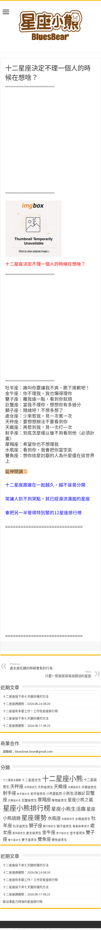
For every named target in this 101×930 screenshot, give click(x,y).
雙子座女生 (14, 840)
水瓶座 (54, 818)
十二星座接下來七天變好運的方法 (26, 696)
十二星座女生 (31, 780)
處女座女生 (18, 833)
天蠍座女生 (74, 787)
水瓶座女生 (68, 819)
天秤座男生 (45, 787)
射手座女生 (23, 793)
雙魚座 (44, 839)
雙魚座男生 (59, 840)
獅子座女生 (49, 826)
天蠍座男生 (89, 787)
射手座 (9, 793)
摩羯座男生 (59, 800)
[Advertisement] (50, 140)
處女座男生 (33, 833)
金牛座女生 (62, 833)
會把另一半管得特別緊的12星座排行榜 (43, 512)
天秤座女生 (30, 787)
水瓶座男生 (82, 819)
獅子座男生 (64, 826)
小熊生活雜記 (73, 793)
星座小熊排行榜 (26, 808)
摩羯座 (44, 799)
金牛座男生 (77, 833)
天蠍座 (60, 786)
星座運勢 (34, 817)
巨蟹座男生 (29, 800)
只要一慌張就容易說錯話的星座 (68, 674)
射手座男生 (38, 793)
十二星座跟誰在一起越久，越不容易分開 (45, 485)
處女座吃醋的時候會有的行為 (31, 666)
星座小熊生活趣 (68, 809)
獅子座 (35, 825)
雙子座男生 (29, 840)
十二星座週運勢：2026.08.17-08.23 (26, 725)
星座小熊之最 (80, 799)
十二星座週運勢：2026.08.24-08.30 (26, 704)
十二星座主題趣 (12, 780)
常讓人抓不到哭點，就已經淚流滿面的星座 (47, 498)
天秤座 (16, 786)
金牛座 (48, 832)
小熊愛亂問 (54, 793)
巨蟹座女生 (14, 800)
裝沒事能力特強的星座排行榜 (23, 901)
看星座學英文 (81, 826)
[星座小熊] (50, 23)
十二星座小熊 (62, 779)
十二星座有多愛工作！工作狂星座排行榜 (30, 711)
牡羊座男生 (20, 826)
